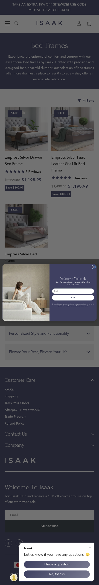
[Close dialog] (94, 267)
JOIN (73, 297)
